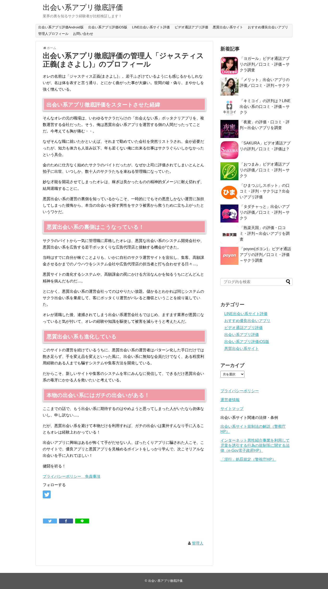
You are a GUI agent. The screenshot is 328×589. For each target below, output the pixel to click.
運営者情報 (230, 400)
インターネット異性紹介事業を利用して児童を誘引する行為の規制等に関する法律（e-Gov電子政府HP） (255, 445)
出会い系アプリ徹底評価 (83, 7)
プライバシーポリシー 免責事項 (71, 476)
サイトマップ (231, 409)
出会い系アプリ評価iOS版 (107, 27)
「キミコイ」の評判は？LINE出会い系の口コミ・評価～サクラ (265, 106)
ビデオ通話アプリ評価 (191, 27)
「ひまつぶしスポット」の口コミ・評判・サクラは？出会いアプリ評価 (265, 191)
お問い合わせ (83, 34)
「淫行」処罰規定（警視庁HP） (248, 459)
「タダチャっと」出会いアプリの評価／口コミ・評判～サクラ (265, 212)
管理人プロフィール (53, 34)
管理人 (197, 543)
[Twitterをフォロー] (47, 494)
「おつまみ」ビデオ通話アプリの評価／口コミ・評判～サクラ (265, 170)
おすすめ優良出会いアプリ (268, 27)
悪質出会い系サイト (228, 27)
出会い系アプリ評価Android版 (61, 27)
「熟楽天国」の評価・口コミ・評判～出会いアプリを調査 (265, 233)
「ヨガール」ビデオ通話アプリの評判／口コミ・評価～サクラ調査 (265, 64)
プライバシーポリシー (239, 391)
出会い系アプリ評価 (241, 335)
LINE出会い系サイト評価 (151, 27)
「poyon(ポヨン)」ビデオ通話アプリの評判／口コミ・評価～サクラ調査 (265, 254)
